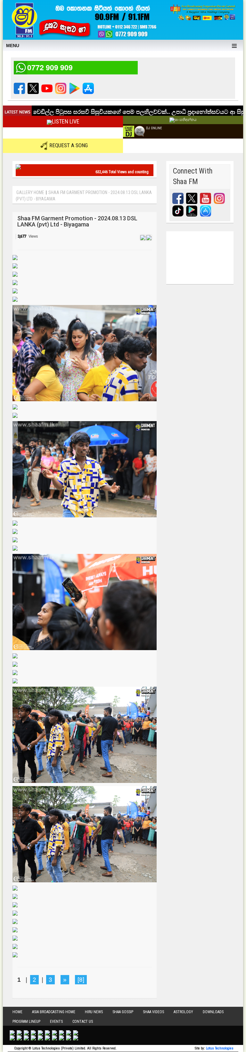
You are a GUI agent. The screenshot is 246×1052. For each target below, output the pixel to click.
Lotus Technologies (220, 1048)
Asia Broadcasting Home (53, 1012)
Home (17, 1012)
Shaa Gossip (122, 1012)
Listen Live (65, 121)
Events (56, 1021)
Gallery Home (30, 192)
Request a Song (68, 145)
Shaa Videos (153, 1012)
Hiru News (94, 1012)
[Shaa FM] (83, 19)
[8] (81, 979)
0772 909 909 (50, 67)
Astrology (183, 1012)
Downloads (213, 1012)
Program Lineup (26, 1021)
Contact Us (82, 1021)
